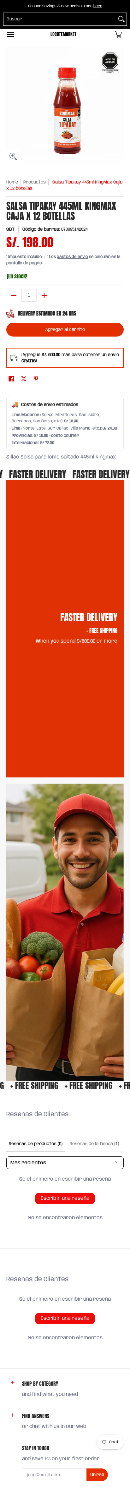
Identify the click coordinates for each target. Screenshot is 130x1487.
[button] (118, 34)
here (97, 6)
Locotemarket (63, 34)
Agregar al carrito (65, 329)
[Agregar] (44, 295)
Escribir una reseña (65, 1198)
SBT (10, 229)
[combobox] (59, 19)
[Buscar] (121, 19)
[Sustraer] (13, 295)
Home (12, 182)
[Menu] (10, 34)
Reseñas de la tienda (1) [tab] (94, 1144)
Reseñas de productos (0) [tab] (35, 1144)
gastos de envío (72, 257)
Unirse (97, 1475)
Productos (34, 182)
